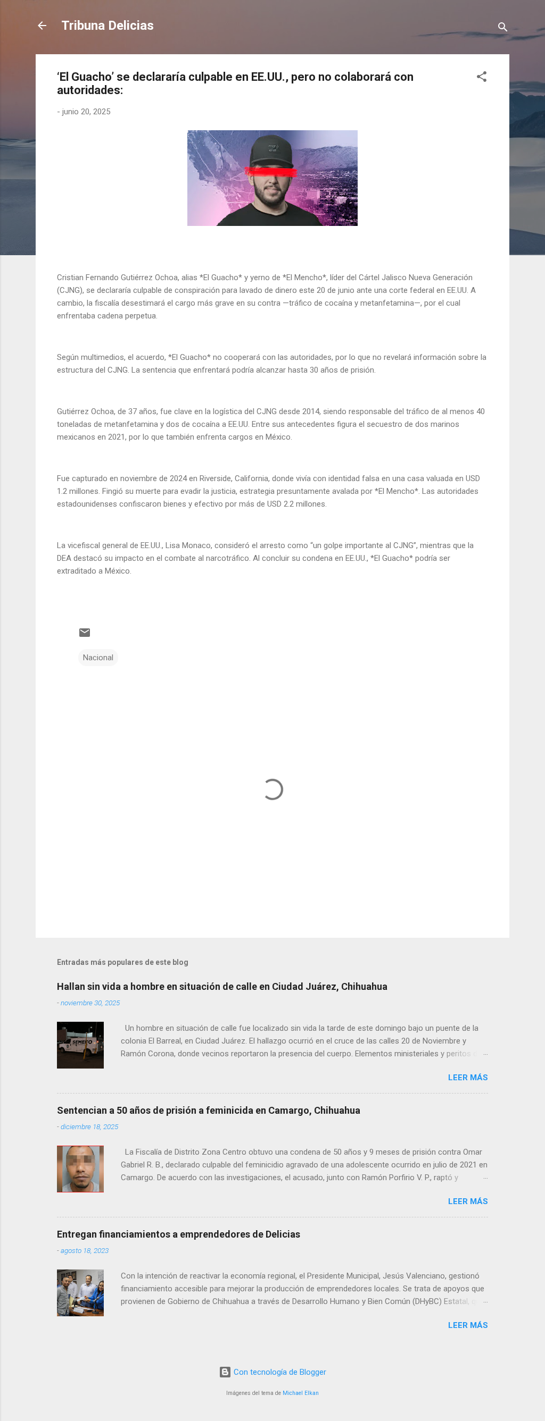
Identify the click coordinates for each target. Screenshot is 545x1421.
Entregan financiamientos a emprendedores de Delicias (178, 1234)
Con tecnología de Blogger (279, 1372)
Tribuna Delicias (107, 25)
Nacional (98, 657)
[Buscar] (503, 29)
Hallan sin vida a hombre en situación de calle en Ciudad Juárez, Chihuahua (222, 986)
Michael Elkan (301, 1393)
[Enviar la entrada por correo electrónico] (84, 636)
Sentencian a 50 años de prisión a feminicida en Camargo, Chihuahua (208, 1110)
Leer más (468, 1077)
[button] (481, 78)
